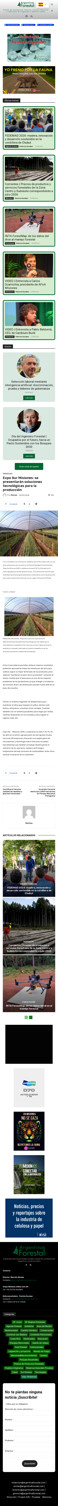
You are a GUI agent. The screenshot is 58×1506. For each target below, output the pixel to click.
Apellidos (9, 1430)
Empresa (9, 1451)
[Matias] (5, 495)
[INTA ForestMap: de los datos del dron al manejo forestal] (29, 221)
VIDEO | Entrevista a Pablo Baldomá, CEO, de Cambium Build (28, 331)
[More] (36, 504)
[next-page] (31, 1017)
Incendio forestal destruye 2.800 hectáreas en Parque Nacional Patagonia (42, 792)
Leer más (29, 398)
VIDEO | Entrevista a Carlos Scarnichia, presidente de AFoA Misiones (25, 284)
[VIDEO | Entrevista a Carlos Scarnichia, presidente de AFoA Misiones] (29, 266)
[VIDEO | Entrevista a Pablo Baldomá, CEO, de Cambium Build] (29, 314)
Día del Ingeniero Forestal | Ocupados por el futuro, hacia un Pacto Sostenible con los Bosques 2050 (29, 441)
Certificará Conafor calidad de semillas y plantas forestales (12, 791)
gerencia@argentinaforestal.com (24, 1280)
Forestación (10, 243)
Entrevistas (10, 292)
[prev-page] (26, 1017)
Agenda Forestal (12, 146)
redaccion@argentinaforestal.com (24, 1299)
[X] (52, 4)
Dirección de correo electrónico (19, 1409)
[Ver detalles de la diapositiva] (29, 24)
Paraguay (8, 474)
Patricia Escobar (26, 146)
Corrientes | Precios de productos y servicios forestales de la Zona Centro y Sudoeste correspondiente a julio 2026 (29, 189)
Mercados (9, 198)
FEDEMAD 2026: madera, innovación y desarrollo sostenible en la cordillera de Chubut (29, 139)
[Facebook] (52, 10)
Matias (14, 495)
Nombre (9, 1419)
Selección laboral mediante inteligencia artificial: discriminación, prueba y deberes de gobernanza (29, 385)
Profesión (10, 1440)
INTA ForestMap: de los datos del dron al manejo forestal (27, 237)
